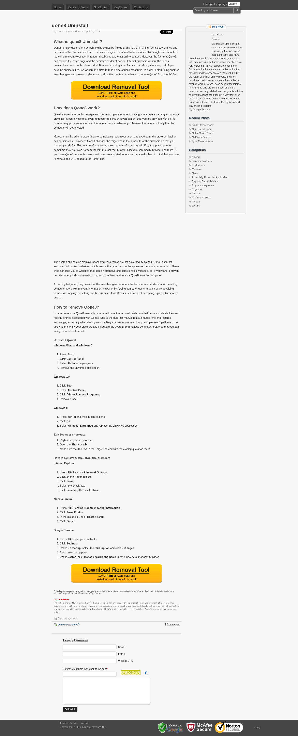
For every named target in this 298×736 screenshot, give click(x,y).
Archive (85, 723)
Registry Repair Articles (205, 181)
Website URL (125, 660)
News (195, 173)
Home (58, 7)
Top (258, 727)
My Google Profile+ (199, 109)
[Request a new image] (146, 673)
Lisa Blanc (75, 31)
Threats (196, 193)
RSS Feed (218, 26)
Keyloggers (198, 165)
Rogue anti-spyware (203, 185)
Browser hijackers (67, 618)
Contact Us (141, 7)
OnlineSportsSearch (203, 133)
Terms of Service (69, 723)
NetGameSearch (201, 137)
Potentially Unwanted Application (210, 177)
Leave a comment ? (68, 624)
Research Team (78, 7)
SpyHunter (101, 7)
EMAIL (121, 653)
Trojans (196, 201)
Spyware (197, 189)
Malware (197, 169)
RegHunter (121, 7)
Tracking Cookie (201, 197)
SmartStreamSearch (203, 125)
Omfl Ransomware (202, 129)
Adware (196, 157)
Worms (196, 205)
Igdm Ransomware (202, 141)
